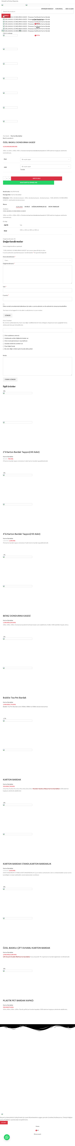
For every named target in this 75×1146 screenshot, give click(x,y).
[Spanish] (28, 3)
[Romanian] (20, 3)
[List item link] (37, 1061)
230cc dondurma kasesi (32, 198)
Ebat (5, 159)
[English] (8, 3)
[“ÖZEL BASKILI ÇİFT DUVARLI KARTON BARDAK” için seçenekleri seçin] (5, 960)
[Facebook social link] (9, 204)
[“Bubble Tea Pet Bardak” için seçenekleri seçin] (5, 710)
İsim (4, 286)
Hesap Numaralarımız (7, 1110)
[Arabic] (2, 3)
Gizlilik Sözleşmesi (6, 1083)
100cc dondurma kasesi (16, 198)
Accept (3, 1122)
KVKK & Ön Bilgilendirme (9, 1090)
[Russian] (23, 3)
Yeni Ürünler (42, 1106)
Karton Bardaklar (16, 136)
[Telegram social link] (18, 204)
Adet (5, 167)
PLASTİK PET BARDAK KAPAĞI (18, 1000)
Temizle (22, 169)
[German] (13, 3)
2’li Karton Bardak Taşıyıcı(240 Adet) (21, 452)
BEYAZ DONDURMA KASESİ (16, 616)
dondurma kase (44, 198)
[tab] (19, 207)
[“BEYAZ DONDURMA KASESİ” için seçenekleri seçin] (5, 628)
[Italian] (15, 3)
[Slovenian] (25, 3)
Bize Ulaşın (4, 1106)
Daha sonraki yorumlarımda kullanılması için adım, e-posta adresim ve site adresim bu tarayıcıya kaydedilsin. (35, 306)
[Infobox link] (12, 1038)
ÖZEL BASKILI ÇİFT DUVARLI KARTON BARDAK (26, 948)
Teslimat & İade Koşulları (9, 1087)
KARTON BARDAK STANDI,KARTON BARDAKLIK (27, 864)
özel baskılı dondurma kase (17, 200)
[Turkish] (30, 3)
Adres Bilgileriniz (44, 1087)
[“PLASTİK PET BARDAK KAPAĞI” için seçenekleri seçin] (5, 1013)
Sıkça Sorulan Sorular (7, 1103)
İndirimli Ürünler (44, 1103)
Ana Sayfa (6, 136)
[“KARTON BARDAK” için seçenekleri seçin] (5, 794)
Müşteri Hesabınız (44, 1083)
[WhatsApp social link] (15, 204)
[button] (28, 184)
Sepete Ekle (36, 178)
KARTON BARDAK (12, 779)
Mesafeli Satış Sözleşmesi (9, 1094)
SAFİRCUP (26, 1112)
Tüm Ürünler (43, 1100)
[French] (10, 3)
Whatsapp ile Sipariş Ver (28, 182)
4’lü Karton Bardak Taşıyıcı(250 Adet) (21, 534)
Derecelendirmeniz (9, 257)
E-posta (6, 295)
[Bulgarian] (5, 3)
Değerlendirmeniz (9, 263)
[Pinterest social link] (13, 204)
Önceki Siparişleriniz (45, 1090)
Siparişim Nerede (44, 1094)
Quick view (5, 469)
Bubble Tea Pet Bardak (14, 697)
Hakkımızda (4, 1100)
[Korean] (18, 3)
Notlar (5, 355)
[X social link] (11, 204)
